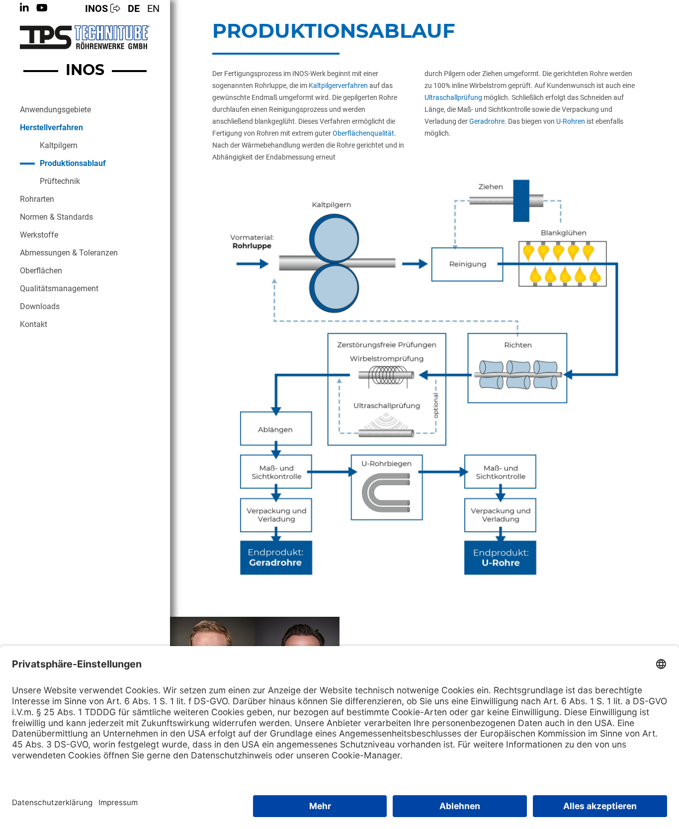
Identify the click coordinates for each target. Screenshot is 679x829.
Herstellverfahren (51, 127)
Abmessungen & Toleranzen (69, 252)
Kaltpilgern (59, 145)
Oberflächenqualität (363, 133)
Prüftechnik (60, 181)
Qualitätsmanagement (59, 288)
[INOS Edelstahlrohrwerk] (85, 37)
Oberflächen (41, 270)
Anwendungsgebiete (55, 109)
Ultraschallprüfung (453, 97)
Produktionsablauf (73, 163)
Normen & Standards (56, 217)
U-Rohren (570, 121)
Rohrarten (37, 199)
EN (153, 8)
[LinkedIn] (24, 8)
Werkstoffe (39, 235)
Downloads (40, 306)
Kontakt (33, 324)
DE (134, 8)
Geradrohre (487, 121)
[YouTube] (42, 8)
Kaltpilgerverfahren (338, 85)
